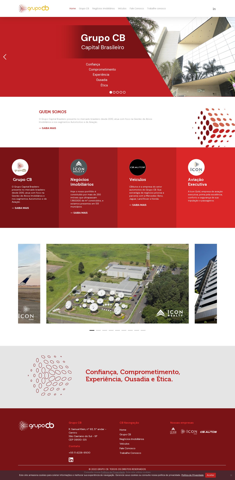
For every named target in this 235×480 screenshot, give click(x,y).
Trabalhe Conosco (130, 453)
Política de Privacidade (192, 475)
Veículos (124, 443)
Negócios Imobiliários (132, 439)
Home (123, 429)
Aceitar (210, 475)
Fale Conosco (127, 448)
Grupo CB (125, 434)
